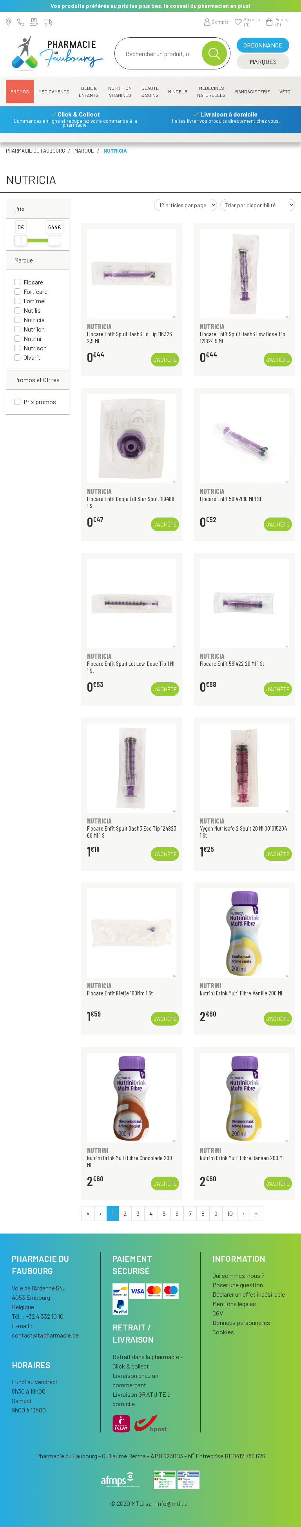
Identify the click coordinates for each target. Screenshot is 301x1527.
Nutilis (32, 310)
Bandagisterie (252, 91)
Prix (19, 208)
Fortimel (34, 300)
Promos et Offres (37, 379)
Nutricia (34, 319)
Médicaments (53, 91)
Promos (20, 91)
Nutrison (35, 348)
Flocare (33, 282)
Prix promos (40, 401)
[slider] (20, 240)
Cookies (223, 1332)
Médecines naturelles (211, 91)
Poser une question (237, 1284)
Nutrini (33, 338)
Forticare (35, 291)
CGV (217, 1313)
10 (230, 1213)
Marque (84, 151)
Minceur (178, 91)
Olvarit (32, 357)
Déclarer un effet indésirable (248, 1294)
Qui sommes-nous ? (238, 1275)
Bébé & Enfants (89, 91)
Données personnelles (241, 1322)
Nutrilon (34, 329)
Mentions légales (234, 1303)
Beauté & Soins (150, 91)
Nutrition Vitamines (120, 91)
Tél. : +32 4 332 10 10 (37, 1316)
